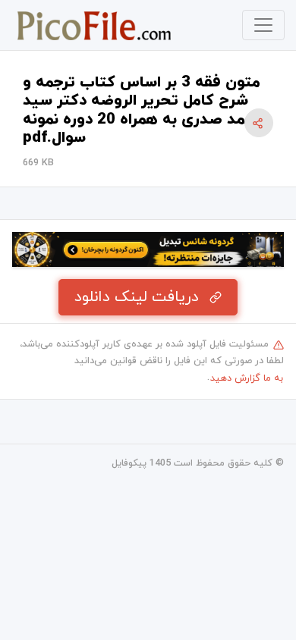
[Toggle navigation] (263, 25)
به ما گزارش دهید (246, 378)
